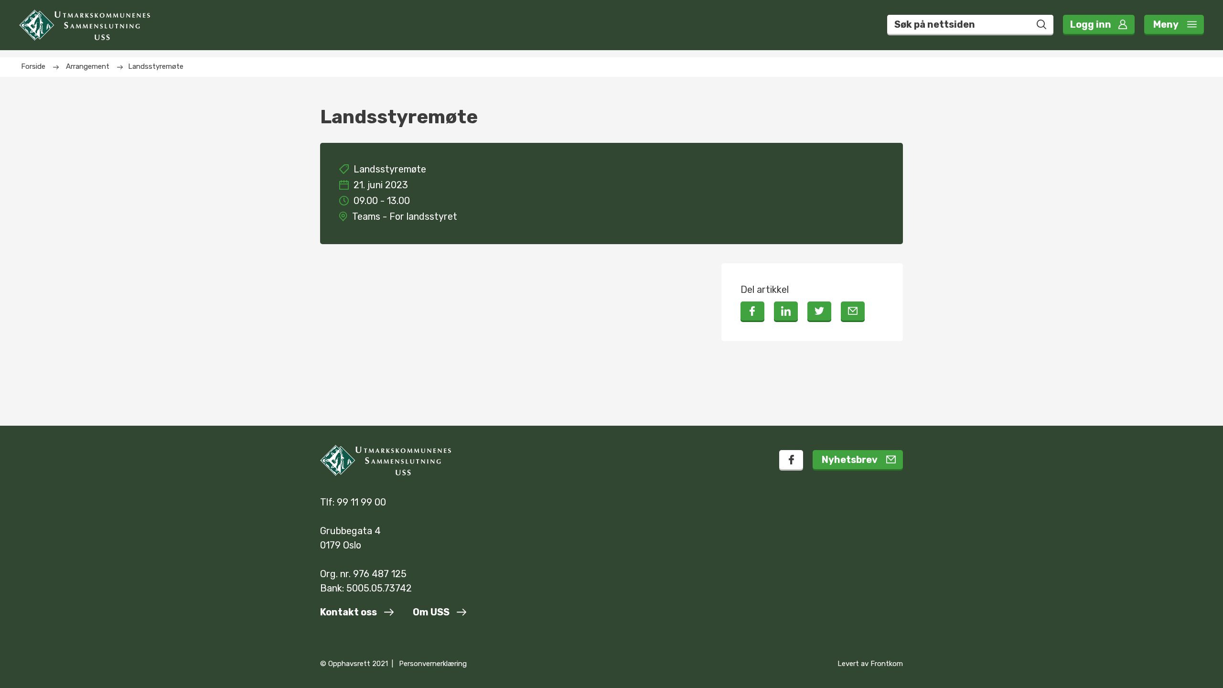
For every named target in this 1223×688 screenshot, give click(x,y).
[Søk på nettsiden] (1041, 24)
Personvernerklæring (433, 663)
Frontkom (886, 663)
